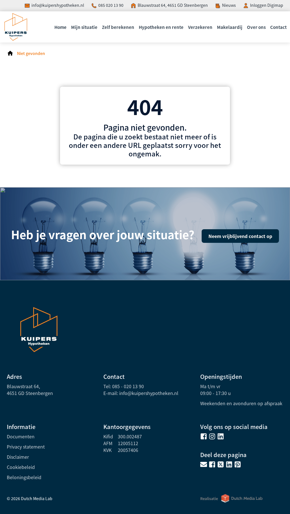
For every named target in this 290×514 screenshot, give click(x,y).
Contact (278, 27)
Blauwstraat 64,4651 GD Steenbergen (30, 389)
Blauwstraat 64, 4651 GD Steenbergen (173, 5)
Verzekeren (200, 27)
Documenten (21, 436)
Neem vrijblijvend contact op (240, 236)
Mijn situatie (84, 27)
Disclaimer (18, 456)
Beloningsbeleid (24, 477)
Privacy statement (26, 446)
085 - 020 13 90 (128, 386)
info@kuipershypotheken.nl (57, 5)
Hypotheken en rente (161, 27)
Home (60, 27)
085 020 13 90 (110, 5)
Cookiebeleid (21, 467)
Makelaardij (229, 27)
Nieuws (229, 5)
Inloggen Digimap (266, 5)
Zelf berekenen (118, 27)
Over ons (256, 27)
